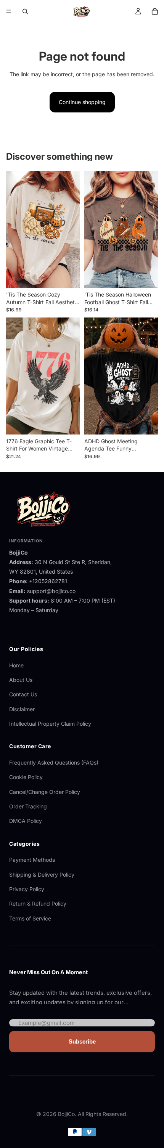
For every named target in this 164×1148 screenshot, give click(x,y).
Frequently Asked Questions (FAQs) (53, 762)
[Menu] (9, 11)
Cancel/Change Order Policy (44, 792)
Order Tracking (28, 806)
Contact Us (23, 694)
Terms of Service (30, 918)
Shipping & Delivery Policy (41, 874)
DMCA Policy (25, 821)
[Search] (25, 11)
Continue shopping (82, 102)
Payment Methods (32, 859)
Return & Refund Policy (37, 903)
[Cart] (154, 11)
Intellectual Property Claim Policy (50, 723)
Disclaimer (22, 709)
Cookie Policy (26, 777)
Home (16, 665)
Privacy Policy (26, 889)
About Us (20, 680)
